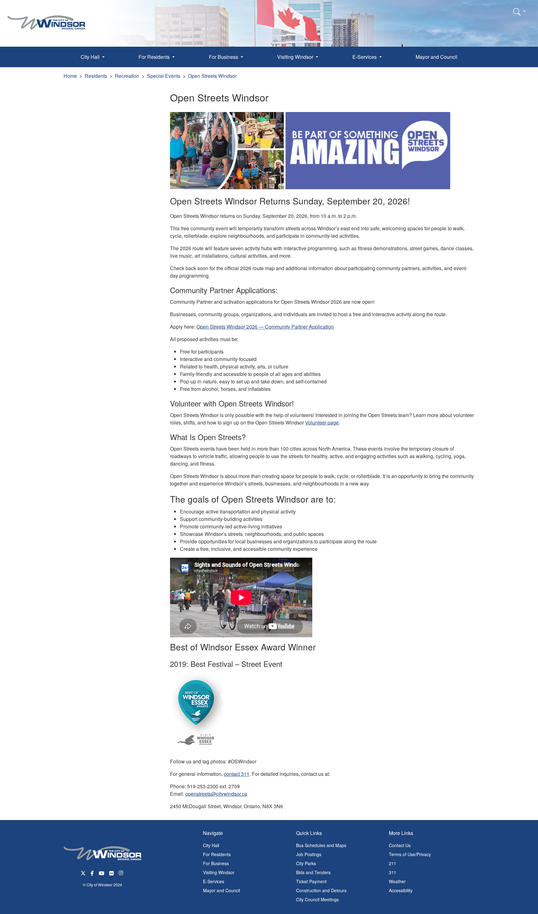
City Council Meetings (317, 899)
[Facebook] (92, 872)
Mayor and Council (436, 56)
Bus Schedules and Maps (321, 845)
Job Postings (308, 854)
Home (70, 75)
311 (392, 872)
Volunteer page (322, 422)
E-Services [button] (365, 56)
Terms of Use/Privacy (410, 854)
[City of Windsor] (46, 17)
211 (392, 863)
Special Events (163, 75)
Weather (397, 881)
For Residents (217, 854)
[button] (519, 11)
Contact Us (400, 845)
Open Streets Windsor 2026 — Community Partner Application (265, 326)
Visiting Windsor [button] (295, 56)
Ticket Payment (311, 881)
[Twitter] (83, 872)
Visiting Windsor (218, 872)
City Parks (306, 863)
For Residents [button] (155, 56)
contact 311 (236, 773)
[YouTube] (101, 872)
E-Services (213, 881)
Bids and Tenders (313, 872)
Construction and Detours (321, 890)
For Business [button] (224, 56)
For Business (216, 863)
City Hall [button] (91, 56)
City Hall (211, 845)
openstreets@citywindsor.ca (216, 793)
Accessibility (401, 890)
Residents (96, 75)
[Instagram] (121, 872)
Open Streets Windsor (212, 75)
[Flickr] (111, 872)
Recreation (127, 75)
